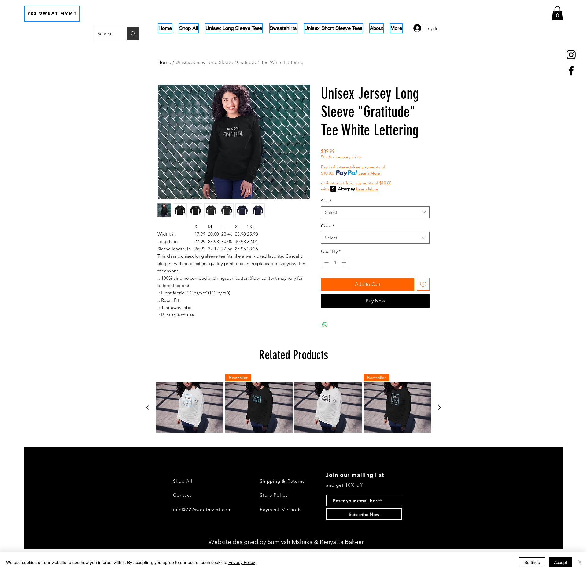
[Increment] (344, 262)
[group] (293, 408)
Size (326, 201)
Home (164, 62)
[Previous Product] (147, 407)
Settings (532, 562)
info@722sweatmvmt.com (202, 509)
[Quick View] (189, 407)
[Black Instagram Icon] (571, 55)
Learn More (369, 173)
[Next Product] (439, 407)
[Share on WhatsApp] (325, 324)
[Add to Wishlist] (423, 284)
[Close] (579, 562)
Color (327, 226)
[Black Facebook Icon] (571, 71)
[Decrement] (326, 262)
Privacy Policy (241, 562)
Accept (560, 562)
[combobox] (375, 212)
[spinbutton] (335, 262)
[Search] (133, 33)
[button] (557, 13)
